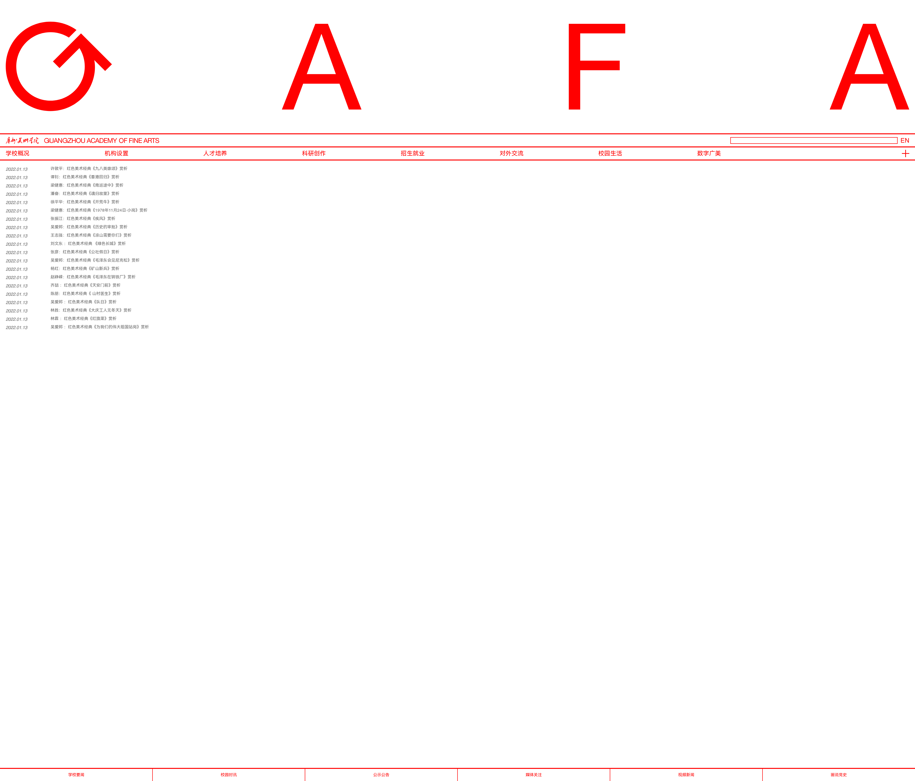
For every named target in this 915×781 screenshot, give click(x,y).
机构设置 (116, 153)
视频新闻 (686, 774)
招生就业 (413, 153)
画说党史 (839, 774)
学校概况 (18, 153)
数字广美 (709, 153)
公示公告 (381, 774)
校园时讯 (229, 774)
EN (904, 140)
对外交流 (512, 153)
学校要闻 (76, 774)
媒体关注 (534, 774)
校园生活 (610, 153)
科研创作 (314, 153)
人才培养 (215, 153)
